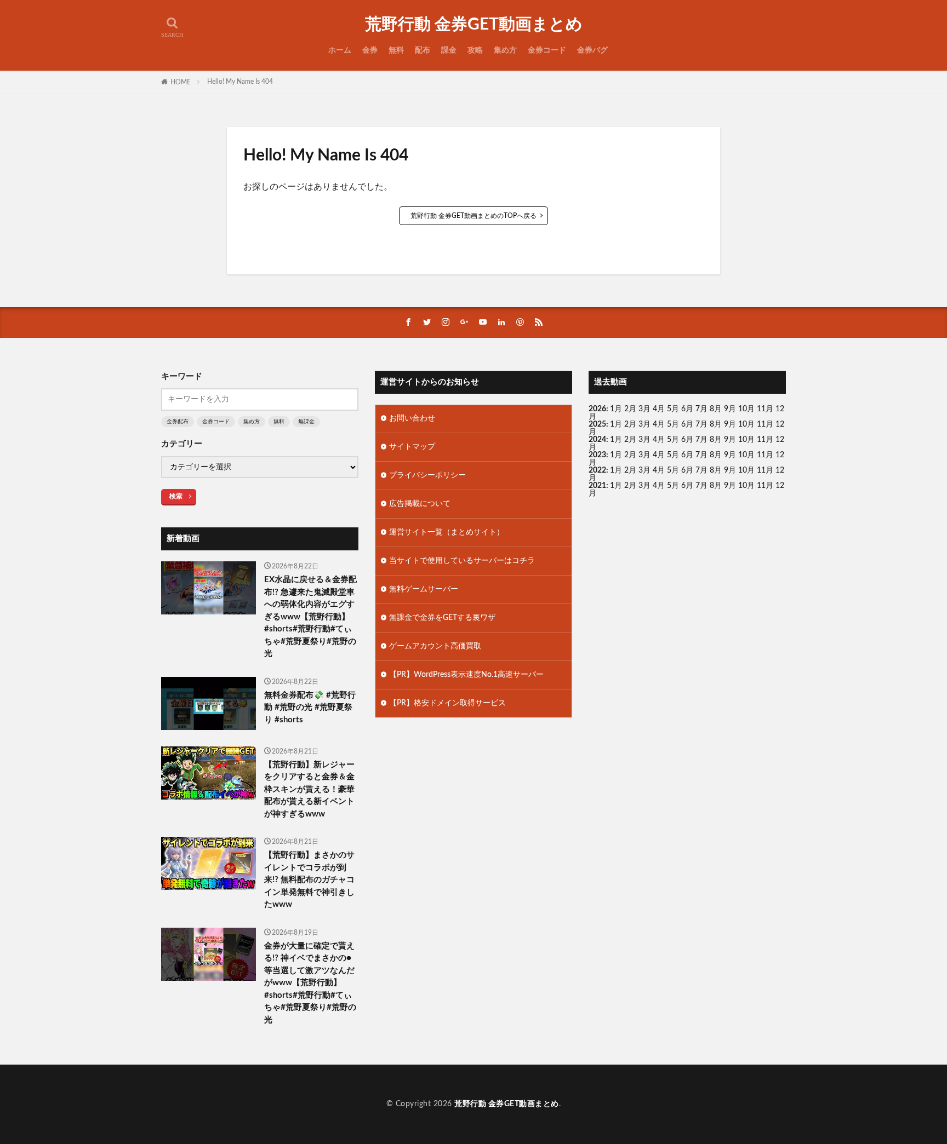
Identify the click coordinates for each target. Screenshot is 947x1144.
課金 (449, 50)
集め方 (505, 50)
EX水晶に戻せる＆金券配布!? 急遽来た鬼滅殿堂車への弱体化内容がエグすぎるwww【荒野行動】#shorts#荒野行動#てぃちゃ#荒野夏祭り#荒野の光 (310, 617)
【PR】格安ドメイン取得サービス (447, 703)
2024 (597, 440)
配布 (422, 50)
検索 (175, 496)
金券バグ (592, 50)
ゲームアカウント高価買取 (435, 646)
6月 (687, 409)
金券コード (547, 50)
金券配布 (178, 421)
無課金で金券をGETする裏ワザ (442, 618)
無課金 (306, 421)
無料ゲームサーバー (423, 589)
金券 (370, 50)
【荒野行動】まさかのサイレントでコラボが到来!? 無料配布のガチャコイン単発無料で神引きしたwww (309, 880)
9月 (730, 424)
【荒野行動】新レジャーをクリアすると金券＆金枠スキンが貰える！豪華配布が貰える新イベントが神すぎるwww (309, 789)
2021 (597, 486)
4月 (659, 409)
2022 (597, 470)
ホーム (339, 50)
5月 (673, 409)
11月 (765, 424)
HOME (180, 82)
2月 (630, 409)
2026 (597, 409)
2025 (597, 424)
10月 (746, 424)
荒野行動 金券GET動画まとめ (474, 24)
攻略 (475, 50)
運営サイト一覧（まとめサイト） (446, 532)
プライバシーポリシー (427, 475)
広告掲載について (419, 504)
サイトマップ (412, 447)
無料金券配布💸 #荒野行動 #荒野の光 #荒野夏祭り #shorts (310, 707)
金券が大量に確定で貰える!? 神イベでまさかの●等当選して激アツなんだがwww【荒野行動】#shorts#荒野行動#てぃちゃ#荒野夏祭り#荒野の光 (310, 983)
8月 (716, 409)
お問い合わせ (412, 418)
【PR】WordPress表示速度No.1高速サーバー (466, 675)
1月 (616, 409)
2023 (597, 455)
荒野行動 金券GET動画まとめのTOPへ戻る (473, 215)
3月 (644, 409)
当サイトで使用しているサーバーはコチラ (462, 561)
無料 (396, 50)
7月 (701, 409)
